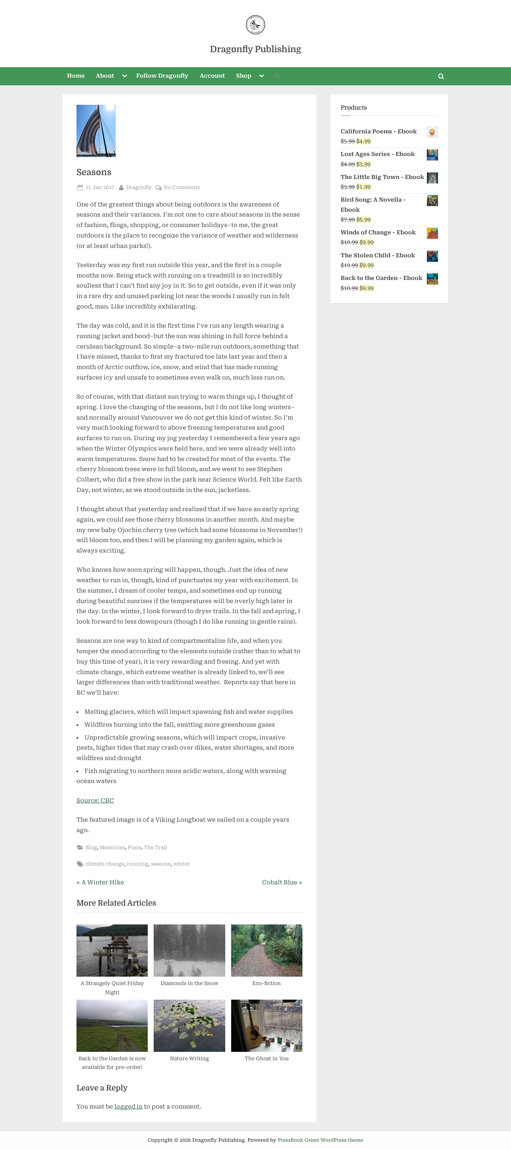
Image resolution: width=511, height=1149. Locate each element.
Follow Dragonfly (162, 75)
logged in (128, 1106)
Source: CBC (95, 800)
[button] (277, 76)
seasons (160, 864)
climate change (105, 864)
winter (181, 864)
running (137, 864)
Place (134, 848)
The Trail (155, 848)
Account (212, 75)
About (105, 75)
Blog (91, 848)
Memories (112, 848)
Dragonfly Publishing (255, 49)
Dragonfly (139, 187)
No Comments (182, 188)
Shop (243, 75)
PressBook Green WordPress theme (320, 1140)
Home (76, 75)
